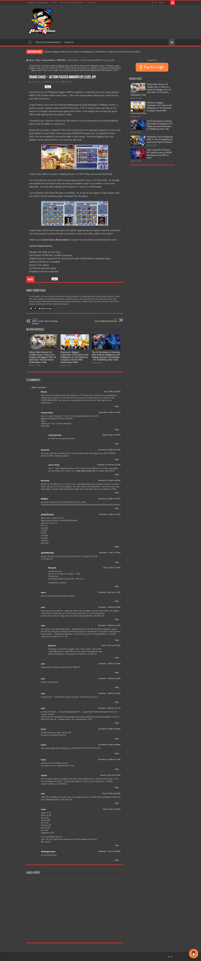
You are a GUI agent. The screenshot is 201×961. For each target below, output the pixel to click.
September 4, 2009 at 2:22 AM (109, 412)
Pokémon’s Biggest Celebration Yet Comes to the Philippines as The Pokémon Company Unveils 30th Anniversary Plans (92, 52)
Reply (117, 406)
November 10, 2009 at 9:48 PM (109, 480)
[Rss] (153, 3)
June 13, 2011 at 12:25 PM (110, 645)
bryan (43, 729)
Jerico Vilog (35, 82)
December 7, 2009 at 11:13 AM (109, 625)
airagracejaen (47, 412)
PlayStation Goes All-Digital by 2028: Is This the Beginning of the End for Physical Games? (160, 139)
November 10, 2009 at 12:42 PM (108, 465)
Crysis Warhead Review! (106, 320)
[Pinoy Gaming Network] (42, 21)
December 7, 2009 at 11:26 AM (109, 678)
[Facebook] (155, 3)
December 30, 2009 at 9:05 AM (109, 729)
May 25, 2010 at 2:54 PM (111, 435)
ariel (43, 607)
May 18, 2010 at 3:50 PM (111, 793)
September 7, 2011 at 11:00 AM (109, 851)
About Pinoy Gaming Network (72, 3)
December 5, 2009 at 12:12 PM (109, 592)
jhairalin (52, 645)
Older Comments (37, 387)
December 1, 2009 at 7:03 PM (109, 552)
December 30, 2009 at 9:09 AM (109, 744)
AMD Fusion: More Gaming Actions (45, 321)
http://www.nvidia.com (86, 471)
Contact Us (91, 3)
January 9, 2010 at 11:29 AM (110, 775)
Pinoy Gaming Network (45, 60)
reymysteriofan (55, 435)
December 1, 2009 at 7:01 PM (109, 514)
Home (54, 3)
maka (43, 809)
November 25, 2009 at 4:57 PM (109, 499)
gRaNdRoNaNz (47, 515)
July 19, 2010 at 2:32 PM (111, 809)
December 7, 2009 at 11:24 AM (109, 663)
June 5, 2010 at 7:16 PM (111, 567)
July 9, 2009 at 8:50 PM (112, 392)
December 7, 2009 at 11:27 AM (109, 693)
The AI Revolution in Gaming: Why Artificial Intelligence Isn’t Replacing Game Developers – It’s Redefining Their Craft (106, 356)
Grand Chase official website (55, 239)
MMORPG (61, 60)
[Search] (172, 2)
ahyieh (44, 775)
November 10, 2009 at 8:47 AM (109, 450)
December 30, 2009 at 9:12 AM (109, 759)
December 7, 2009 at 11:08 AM (109, 607)
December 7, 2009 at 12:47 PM (109, 708)
